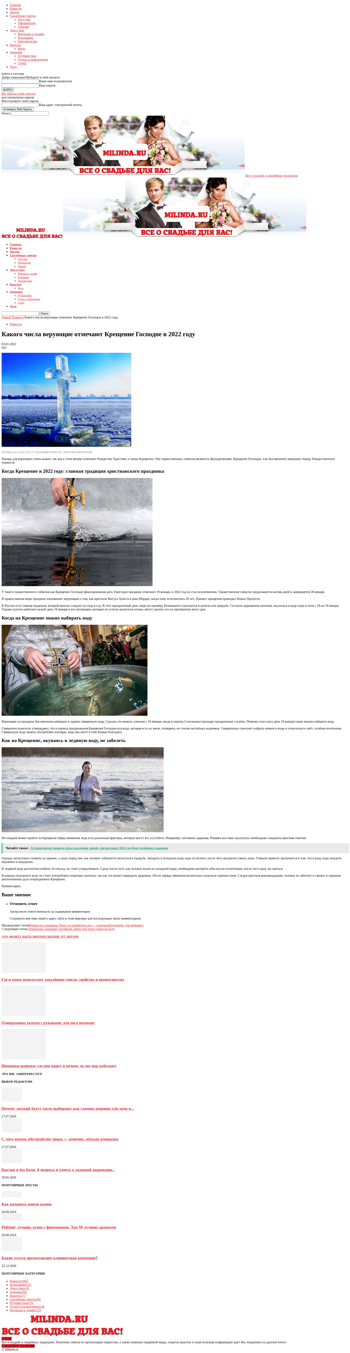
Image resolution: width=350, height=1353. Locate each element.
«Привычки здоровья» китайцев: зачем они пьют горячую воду (71, 929)
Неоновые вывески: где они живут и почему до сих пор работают (59, 1066)
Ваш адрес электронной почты (60, 105)
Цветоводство (27, 41)
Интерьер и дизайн (31, 34)
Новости (16, 8)
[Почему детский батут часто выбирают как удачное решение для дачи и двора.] (12, 1100)
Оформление (27, 23)
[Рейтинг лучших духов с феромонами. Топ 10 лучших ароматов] (12, 1219)
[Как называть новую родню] (12, 1196)
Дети (13, 67)
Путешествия (27, 56)
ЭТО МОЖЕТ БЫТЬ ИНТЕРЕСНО (27, 937)
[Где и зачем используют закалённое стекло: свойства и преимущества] (24, 972)
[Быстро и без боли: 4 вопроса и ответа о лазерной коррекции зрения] (12, 1162)
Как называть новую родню (27, 1204)
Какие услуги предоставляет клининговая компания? (50, 1258)
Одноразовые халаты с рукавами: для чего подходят (48, 1023)
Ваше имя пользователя (55, 81)
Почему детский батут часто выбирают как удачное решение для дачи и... (68, 1108)
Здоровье (16, 52)
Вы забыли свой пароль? (19, 93)
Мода (21, 48)
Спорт (22, 63)
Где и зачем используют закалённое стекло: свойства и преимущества (63, 979)
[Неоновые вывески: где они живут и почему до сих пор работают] (24, 1058)
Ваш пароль (47, 85)
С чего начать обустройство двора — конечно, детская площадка (60, 1139)
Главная (15, 5)
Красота (15, 45)
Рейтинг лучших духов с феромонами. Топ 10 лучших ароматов (59, 1227)
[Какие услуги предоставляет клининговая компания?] (12, 1250)
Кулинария (25, 37)
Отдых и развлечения (33, 59)
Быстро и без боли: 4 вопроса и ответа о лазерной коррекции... (58, 1170)
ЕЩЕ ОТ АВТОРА (65, 937)
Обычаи (23, 27)
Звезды (14, 12)
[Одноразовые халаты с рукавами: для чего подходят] (24, 1015)
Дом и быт (17, 30)
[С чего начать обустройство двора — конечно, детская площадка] (12, 1131)
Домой (6, 317)
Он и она (24, 19)
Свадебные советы (23, 16)
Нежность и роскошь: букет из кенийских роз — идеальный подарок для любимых (86, 925)
